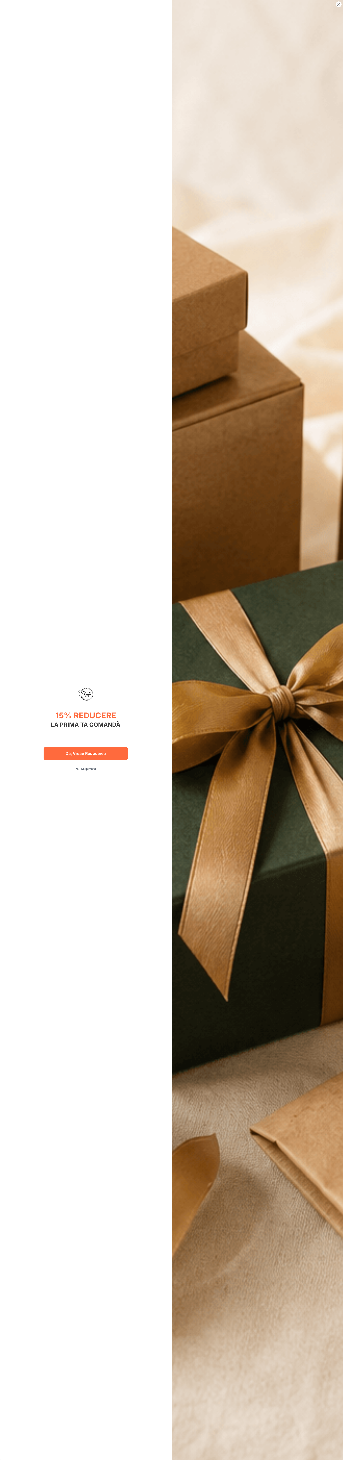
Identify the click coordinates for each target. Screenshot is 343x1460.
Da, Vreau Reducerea (86, 753)
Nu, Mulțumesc (86, 769)
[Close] (338, 4)
